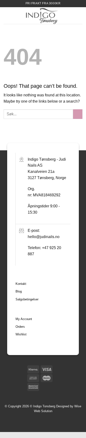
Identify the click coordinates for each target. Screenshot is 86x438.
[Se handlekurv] (80, 15)
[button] (6, 15)
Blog (19, 291)
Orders (20, 326)
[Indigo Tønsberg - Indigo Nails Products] (42, 15)
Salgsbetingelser (27, 299)
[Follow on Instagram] (78, 395)
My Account (24, 319)
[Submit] (77, 114)
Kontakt (21, 284)
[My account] (72, 15)
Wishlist (21, 334)
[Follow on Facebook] (71, 395)
